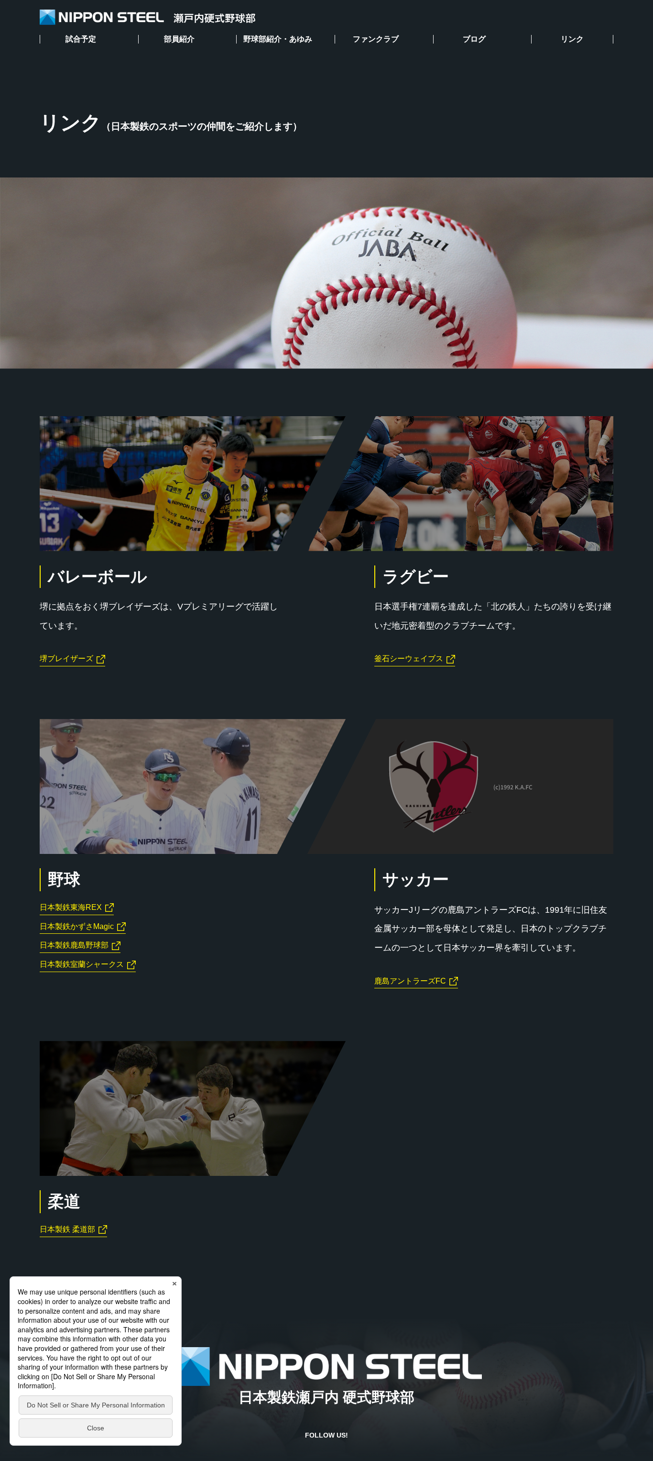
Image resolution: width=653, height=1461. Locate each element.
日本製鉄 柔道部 (67, 1229)
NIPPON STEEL (147, 17)
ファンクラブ (376, 39)
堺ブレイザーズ (66, 658)
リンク (572, 39)
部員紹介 (179, 39)
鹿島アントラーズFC (410, 981)
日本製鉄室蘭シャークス (82, 964)
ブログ (474, 39)
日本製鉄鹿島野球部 (74, 945)
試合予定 (80, 39)
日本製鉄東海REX (71, 907)
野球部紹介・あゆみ (277, 39)
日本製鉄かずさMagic (77, 926)
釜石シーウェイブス (408, 658)
